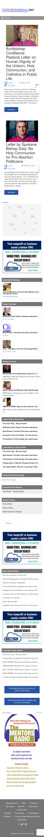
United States (22, 820)
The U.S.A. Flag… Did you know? (15, 423)
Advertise (8, 813)
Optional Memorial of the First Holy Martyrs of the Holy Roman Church (21, 293)
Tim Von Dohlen (9, 319)
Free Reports (19, 813)
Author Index (33, 806)
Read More (11, 109)
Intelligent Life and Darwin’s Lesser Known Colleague (22, 590)
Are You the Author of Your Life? (14, 575)
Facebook (18, 824)
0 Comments (11, 85)
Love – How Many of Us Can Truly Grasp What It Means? (23, 349)
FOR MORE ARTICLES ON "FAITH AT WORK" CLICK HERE (22, 689)
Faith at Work (7, 504)
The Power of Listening (11, 598)
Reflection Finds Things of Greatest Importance (20, 316)
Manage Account (12, 803)
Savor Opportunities (10, 601)
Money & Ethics (8, 508)
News (24, 803)
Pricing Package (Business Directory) (27, 816)
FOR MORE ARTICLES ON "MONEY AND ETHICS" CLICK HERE (22, 701)
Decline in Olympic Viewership (14, 583)
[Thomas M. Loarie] (22, 344)
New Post (21, 806)
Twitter (22, 824)
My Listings (10, 806)
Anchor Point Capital (8, 480)
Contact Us (33, 803)
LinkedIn (26, 824)
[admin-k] (22, 328)
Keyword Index (22, 810)
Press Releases (33, 813)
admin (11, 83)
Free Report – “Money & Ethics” (13, 491)
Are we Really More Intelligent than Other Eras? (20, 586)
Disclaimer (7, 816)
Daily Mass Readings (10, 296)
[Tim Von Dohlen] (22, 311)
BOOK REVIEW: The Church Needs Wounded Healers (22, 673)
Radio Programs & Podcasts (12, 512)
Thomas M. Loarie (10, 351)
